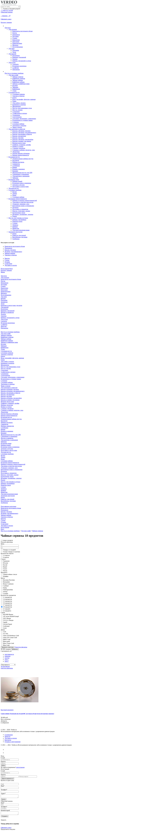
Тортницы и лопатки (19, 125)
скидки (7, 658)
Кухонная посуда (14, 157)
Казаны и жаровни (18, 169)
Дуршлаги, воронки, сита (20, 204)
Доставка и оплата (11, 265)
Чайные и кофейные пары (20, 84)
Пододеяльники (17, 47)
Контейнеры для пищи (19, 237)
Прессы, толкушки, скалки (21, 211)
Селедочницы (17, 117)
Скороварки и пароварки (20, 174)
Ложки (14, 193)
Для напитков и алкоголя (17, 129)
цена (7, 659)
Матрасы (15, 45)
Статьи (7, 260)
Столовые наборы (18, 124)
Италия (5, 563)
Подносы (15, 207)
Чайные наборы (17, 80)
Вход (11, 268)
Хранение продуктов (15, 232)
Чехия (5, 571)
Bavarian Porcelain (9, 580)
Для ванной (12, 54)
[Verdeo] (9, 5)
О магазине (8, 263)
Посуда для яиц (17, 110)
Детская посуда (14, 188)
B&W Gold (6, 639)
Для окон (11, 48)
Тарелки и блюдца (18, 96)
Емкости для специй (19, 235)
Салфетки (15, 68)
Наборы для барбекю (19, 219)
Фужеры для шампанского (13, 251)
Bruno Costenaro (8, 584)
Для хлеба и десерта (19, 103)
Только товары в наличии (11, 552)
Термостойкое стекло (10, 574)
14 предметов (7, 599)
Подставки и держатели (20, 209)
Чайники (15, 87)
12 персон (6, 555)
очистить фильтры (7, 668)
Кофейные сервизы (18, 78)
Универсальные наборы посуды (22, 158)
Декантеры (16, 151)
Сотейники (16, 165)
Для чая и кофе (13, 75)
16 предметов (7, 603)
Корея (5, 567)
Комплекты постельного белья (22, 31)
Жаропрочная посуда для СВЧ (22, 172)
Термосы (15, 225)
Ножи (14, 195)
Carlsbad (6, 586)
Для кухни (12, 62)
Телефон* (4, 790)
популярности (9, 654)
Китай (5, 565)
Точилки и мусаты (18, 185)
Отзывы (7, 262)
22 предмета (7, 611)
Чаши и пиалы (17, 127)
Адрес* (3, 793)
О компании (9, 735)
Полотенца (16, 55)
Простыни (15, 41)
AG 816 (5, 633)
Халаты (14, 59)
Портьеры (15, 50)
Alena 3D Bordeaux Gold (11, 635)
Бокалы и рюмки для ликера (21, 141)
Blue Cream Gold (8, 643)
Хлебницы (15, 239)
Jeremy (5, 591)
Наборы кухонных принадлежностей (24, 200)
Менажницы (16, 106)
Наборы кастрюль (18, 162)
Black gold (6, 641)
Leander (5, 593)
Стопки (14, 223)
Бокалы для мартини (19, 136)
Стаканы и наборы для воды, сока (23, 150)
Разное (14, 216)
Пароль (3, 761)
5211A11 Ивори (8, 620)
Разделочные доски (18, 212)
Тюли (14, 52)
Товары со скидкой (9, 550)
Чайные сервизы (17, 77)
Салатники (16, 111)
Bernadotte (6, 582)
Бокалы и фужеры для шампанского (24, 132)
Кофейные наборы (18, 82)
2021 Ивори (7, 618)
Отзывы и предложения (12, 742)
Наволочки (16, 40)
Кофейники (16, 89)
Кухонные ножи (14, 179)
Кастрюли (15, 160)
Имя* (2, 786)
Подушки (15, 36)
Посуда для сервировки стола (22, 108)
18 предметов (7, 607)
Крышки (15, 171)
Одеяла (14, 38)
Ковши (14, 167)
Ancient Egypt (7, 624)
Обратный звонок (7, 12)
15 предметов (7, 601)
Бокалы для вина (10, 250)
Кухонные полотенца (19, 66)
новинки (7, 656)
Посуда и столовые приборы (10, 531)
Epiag (5, 588)
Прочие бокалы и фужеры (21, 153)
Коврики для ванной (19, 57)
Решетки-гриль (17, 221)
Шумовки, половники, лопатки (22, 214)
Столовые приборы (15, 190)
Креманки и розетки (19, 104)
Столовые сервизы (18, 94)
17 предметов (7, 605)
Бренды (7, 258)
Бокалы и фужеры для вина (21, 131)
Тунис (5, 569)
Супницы (15, 122)
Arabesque (6, 626)
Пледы (14, 33)
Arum (5, 628)
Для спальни (13, 29)
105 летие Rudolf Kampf (11, 616)
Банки (14, 233)
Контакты (8, 740)
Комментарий (5, 810)
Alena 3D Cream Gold (10, 637)
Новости (7, 736)
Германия (6, 561)
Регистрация (5, 268)
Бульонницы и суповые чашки (22, 120)
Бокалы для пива (17, 138)
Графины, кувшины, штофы (21, 145)
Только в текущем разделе (11, 8)
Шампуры (15, 228)
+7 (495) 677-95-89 (7, 10)
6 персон (6, 557)
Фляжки (15, 226)
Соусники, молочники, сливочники (24, 118)
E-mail (3, 758)
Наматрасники (17, 43)
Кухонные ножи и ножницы (21, 183)
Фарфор (5, 576)
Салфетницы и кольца (19, 113)
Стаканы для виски (18, 148)
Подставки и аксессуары (20, 186)
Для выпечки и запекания (20, 176)
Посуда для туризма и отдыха (18, 218)
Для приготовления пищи (20, 230)
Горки (14, 101)
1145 (4, 632)
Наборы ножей (17, 181)
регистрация (20, 767)
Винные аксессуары (19, 143)
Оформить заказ (6, 827)
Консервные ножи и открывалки (23, 206)
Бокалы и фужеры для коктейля (22, 139)
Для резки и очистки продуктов (22, 202)
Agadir (5, 622)
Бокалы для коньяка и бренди (22, 134)
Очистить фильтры (21, 647)
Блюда (14, 97)
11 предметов (7, 597)
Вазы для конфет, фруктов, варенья (23, 99)
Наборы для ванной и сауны (21, 61)
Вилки (14, 192)
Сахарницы (16, 115)
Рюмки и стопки (17, 146)
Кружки (15, 85)
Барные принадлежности (20, 155)
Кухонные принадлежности (18, 199)
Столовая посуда (14, 92)
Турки (14, 90)
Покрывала (16, 34)
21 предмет (6, 609)
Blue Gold (6, 645)
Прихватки (16, 69)
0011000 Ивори (8, 614)
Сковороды (16, 164)
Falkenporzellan (8, 590)
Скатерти (15, 64)
